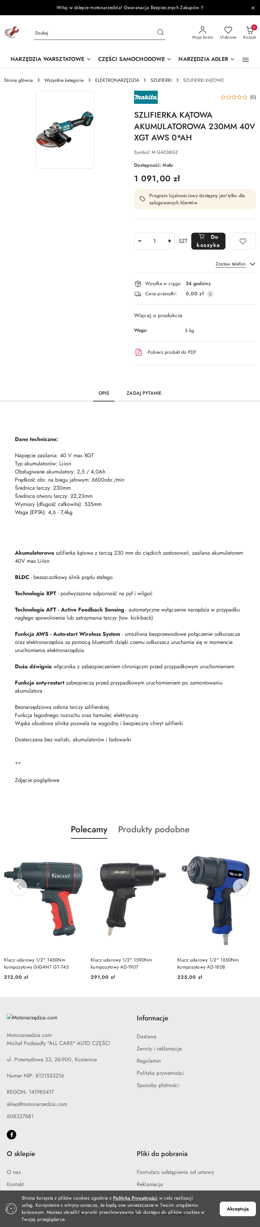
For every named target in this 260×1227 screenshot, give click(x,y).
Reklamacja (150, 1184)
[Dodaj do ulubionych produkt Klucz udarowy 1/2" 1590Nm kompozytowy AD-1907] (161, 855)
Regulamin (149, 1061)
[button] (246, 60)
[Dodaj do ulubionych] (243, 241)
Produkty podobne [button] (154, 829)
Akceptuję (238, 1208)
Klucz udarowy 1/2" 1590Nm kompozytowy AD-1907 (121, 963)
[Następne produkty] (241, 886)
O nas (14, 1172)
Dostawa (146, 1036)
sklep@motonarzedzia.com (37, 1104)
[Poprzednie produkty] (19, 886)
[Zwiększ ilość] (169, 241)
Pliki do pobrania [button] (162, 1154)
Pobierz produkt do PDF (172, 352)
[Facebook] (11, 1134)
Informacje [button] (152, 1018)
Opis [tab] (104, 393)
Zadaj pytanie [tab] (144, 393)
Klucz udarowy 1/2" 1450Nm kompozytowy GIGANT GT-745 (36, 963)
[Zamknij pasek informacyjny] (253, 8)
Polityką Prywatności (135, 1198)
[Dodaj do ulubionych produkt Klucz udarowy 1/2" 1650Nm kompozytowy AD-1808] (248, 855)
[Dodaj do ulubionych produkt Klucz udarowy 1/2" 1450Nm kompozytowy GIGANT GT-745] (75, 855)
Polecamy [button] (89, 829)
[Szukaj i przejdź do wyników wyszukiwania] (160, 33)
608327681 (20, 1116)
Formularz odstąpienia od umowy (175, 1172)
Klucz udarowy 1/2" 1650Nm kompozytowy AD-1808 (208, 963)
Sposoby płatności (158, 1085)
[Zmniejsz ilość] (139, 241)
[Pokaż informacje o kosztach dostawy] (210, 294)
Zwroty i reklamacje (159, 1048)
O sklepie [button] (21, 1154)
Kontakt (15, 1184)
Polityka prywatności (160, 1073)
